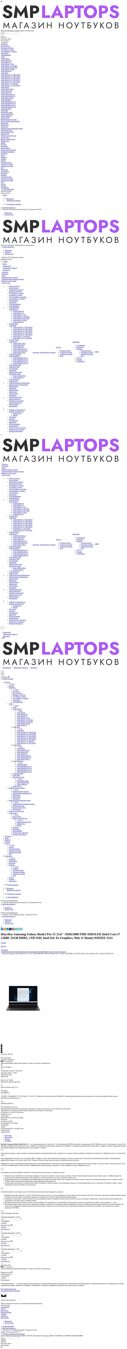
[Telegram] (21, 929)
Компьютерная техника (21, 791)
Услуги (3, 1309)
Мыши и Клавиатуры (24, 822)
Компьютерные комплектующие (24, 804)
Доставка (8, 1141)
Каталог (11, 686)
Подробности (5, 1229)
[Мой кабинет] (2, 630)
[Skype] (18, 929)
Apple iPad (20, 730)
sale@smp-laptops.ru (8, 207)
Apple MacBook (22, 764)
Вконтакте (8, 213)
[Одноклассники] (5, 929)
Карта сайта (5, 1318)
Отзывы (3, 1314)
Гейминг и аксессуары (50, 952)
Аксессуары (17, 816)
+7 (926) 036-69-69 (7, 189)
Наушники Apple (22, 781)
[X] (10, 929)
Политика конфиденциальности (14, 1334)
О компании (5, 1307)
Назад (13, 684)
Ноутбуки (16, 691)
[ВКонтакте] (2, 929)
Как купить (9, 1137)
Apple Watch (21, 748)
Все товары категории (8, 1289)
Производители (6, 1312)
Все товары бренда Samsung (10, 1291)
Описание (8, 1135)
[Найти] (2, 35)
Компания (12, 859)
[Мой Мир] (7, 929)
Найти (3, 1340)
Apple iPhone (21, 713)
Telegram (8, 252)
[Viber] (13, 929)
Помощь (15, 868)
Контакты (4, 1316)
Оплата (11, 847)
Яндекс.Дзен (9, 214)
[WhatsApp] (16, 929)
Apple (15, 707)
